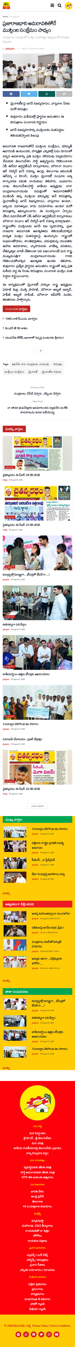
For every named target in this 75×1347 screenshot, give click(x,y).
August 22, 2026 (17, 793)
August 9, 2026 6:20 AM (51, 918)
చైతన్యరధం (10, 48)
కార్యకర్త (5, 480)
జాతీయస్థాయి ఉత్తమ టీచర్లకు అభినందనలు (26, 674)
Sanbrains (67, 1343)
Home (5, 17)
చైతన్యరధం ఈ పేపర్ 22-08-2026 (21, 789)
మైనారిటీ (33, 371)
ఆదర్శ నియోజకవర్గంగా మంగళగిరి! (51, 913)
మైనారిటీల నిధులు (52, 371)
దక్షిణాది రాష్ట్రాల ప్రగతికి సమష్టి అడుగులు (48, 845)
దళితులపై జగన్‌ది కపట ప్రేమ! (48, 927)
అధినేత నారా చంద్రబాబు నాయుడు (30, 364)
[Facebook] (34, 1334)
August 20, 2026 (48, 879)
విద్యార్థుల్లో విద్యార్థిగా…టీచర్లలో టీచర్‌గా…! (26, 574)
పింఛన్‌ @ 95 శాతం (16, 328)
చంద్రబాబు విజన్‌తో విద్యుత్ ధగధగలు (46, 944)
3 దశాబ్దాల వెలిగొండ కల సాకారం (21, 724)
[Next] (41, 350)
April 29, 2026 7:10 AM (50, 951)
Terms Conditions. (60, 1325)
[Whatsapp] (26, 1334)
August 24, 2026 (17, 480)
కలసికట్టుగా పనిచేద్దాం (15, 624)
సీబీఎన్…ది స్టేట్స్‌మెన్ (43, 860)
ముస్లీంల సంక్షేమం (14, 371)
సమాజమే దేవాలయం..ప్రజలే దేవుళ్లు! (22, 739)
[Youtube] (57, 1334)
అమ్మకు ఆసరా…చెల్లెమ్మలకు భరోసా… (47, 960)
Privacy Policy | (41, 1325)
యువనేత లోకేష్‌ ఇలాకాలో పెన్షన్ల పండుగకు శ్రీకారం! (34, 337)
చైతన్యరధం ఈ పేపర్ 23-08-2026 (21, 525)
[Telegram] (18, 1334)
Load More (37, 806)
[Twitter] (41, 1334)
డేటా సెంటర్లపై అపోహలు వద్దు (48, 874)
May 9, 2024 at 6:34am (33, 48)
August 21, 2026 (48, 852)
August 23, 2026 (17, 529)
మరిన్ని (6, 893)
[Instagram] (49, 1334)
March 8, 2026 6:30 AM (50, 968)
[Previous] (34, 350)
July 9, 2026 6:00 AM (50, 932)
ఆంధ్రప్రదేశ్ (15, 17)
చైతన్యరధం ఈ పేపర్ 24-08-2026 (21, 475)
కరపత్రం (58, 364)
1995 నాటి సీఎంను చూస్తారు (21, 319)
